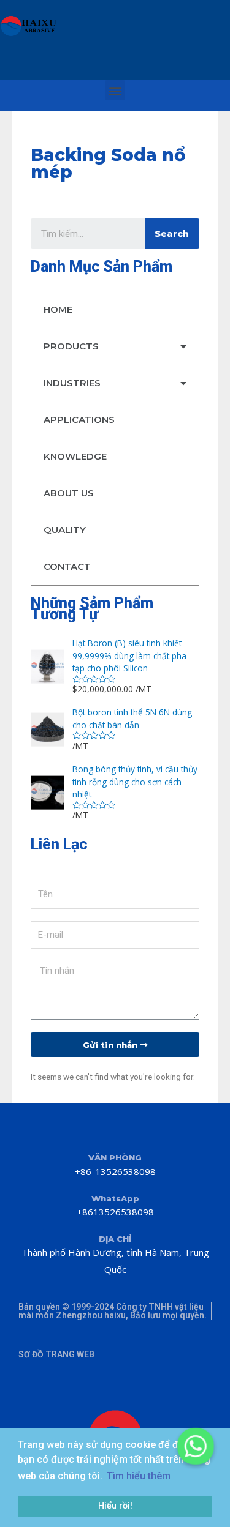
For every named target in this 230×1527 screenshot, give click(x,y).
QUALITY (65, 530)
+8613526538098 (115, 1212)
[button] (115, 90)
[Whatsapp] (195, 1446)
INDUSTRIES (72, 383)
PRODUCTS (71, 346)
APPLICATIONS (79, 419)
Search (172, 233)
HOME (58, 309)
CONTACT (67, 566)
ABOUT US (69, 493)
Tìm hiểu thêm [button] (139, 1476)
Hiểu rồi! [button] (115, 1506)
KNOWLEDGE (75, 456)
